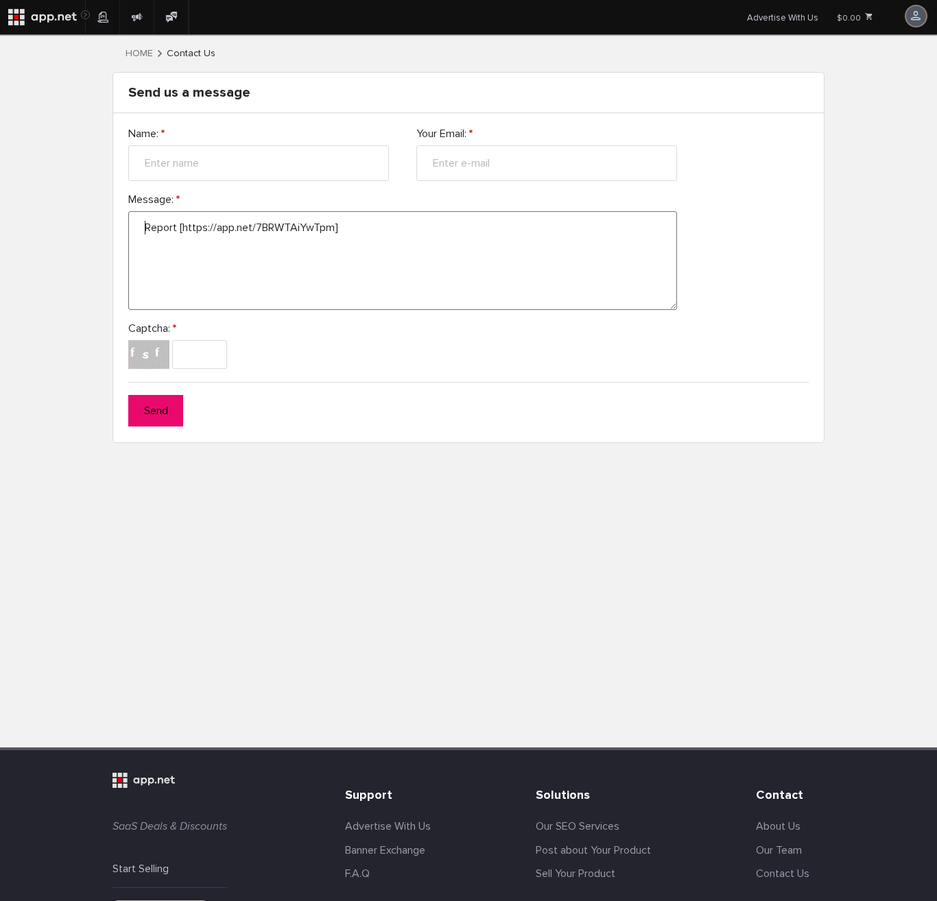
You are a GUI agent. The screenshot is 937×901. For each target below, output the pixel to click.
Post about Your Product (593, 850)
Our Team (779, 850)
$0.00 (850, 18)
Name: (146, 133)
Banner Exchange (385, 850)
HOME (139, 53)
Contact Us (782, 873)
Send (156, 411)
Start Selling (140, 868)
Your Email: (444, 133)
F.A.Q (357, 873)
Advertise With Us (782, 17)
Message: (154, 199)
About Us (778, 826)
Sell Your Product (575, 873)
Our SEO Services (577, 826)
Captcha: (152, 328)
